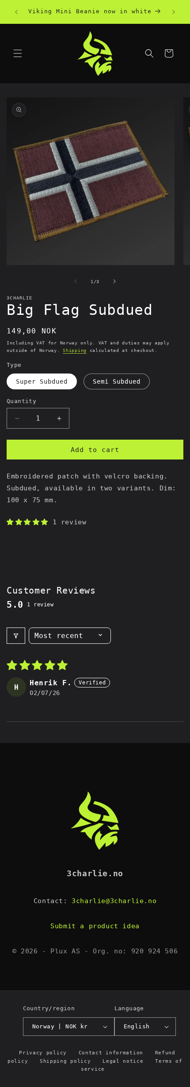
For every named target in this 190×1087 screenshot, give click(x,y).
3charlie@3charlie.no (114, 901)
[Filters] (16, 636)
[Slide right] (114, 281)
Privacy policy (43, 1053)
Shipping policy (65, 1061)
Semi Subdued (117, 381)
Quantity (21, 401)
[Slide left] (75, 281)
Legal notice (123, 1061)
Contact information (111, 1053)
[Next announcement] (173, 12)
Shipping (75, 350)
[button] (17, 53)
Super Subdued (42, 381)
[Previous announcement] (16, 12)
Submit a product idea (95, 926)
